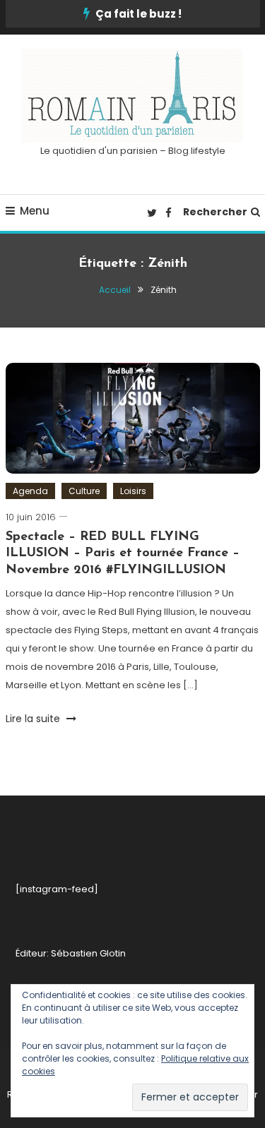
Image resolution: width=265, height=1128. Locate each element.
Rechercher (215, 212)
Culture (84, 491)
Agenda (30, 491)
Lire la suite (34, 719)
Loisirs (133, 491)
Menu (34, 210)
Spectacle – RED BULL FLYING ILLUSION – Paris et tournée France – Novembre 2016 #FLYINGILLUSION (123, 554)
